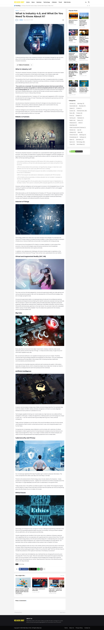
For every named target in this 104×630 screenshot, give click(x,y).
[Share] (63, 20)
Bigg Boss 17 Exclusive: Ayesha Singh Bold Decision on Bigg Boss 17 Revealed (84, 39)
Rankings (82, 134)
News (33, 2)
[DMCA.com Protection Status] (76, 152)
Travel (60, 2)
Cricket (78, 108)
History (80, 120)
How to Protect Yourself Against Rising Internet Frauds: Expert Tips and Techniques (22, 591)
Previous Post (18, 612)
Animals (72, 103)
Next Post (62, 612)
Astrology (80, 103)
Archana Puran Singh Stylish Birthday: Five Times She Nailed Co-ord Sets (83, 56)
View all (62, 575)
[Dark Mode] (86, 2)
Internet (72, 130)
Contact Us (87, 628)
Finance (79, 113)
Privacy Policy (79, 628)
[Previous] (87, 5)
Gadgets (79, 115)
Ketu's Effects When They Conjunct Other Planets (34, 5)
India (80, 122)
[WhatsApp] (38, 569)
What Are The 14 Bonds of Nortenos (73, 22)
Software (83, 137)
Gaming (72, 118)
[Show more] (44, 569)
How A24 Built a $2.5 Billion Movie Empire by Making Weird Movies (73, 74)
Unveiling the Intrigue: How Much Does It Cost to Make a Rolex (72, 90)
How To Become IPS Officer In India (83, 73)
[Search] (89, 2)
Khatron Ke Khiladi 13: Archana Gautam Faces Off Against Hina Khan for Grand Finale (73, 57)
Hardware (80, 118)
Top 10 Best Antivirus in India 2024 (38, 589)
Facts (72, 113)
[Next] (89, 5)
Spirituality (79, 139)
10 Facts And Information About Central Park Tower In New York (83, 23)
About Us (71, 628)
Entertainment (82, 110)
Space (72, 139)
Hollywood (73, 122)
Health (72, 120)
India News (73, 125)
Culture (72, 110)
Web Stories (67, 2)
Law (79, 130)
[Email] (41, 569)
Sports (72, 142)
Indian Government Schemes (78, 127)
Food (72, 115)
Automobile (73, 106)
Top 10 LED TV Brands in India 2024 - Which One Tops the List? (55, 590)
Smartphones (74, 137)
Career (72, 108)
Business (39, 2)
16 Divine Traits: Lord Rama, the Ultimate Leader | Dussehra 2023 (83, 89)
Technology (46, 2)
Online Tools (73, 134)
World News (80, 144)
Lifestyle (54, 2)
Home (28, 2)
